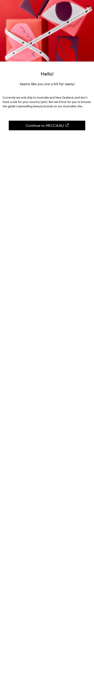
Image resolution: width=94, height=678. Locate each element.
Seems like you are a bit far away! (47, 84)
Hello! (47, 74)
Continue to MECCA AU (45, 125)
